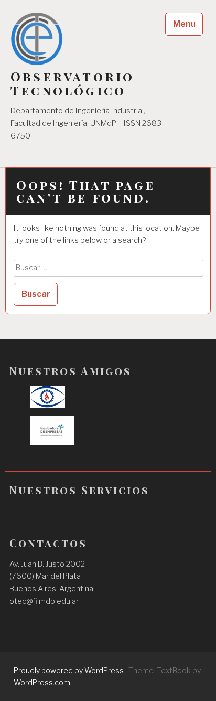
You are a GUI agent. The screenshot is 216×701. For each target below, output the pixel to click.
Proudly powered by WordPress (69, 670)
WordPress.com (42, 682)
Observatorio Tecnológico (72, 83)
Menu (184, 24)
